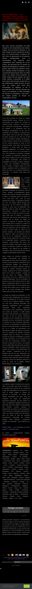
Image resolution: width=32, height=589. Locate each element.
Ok (26, 586)
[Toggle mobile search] (25, 2)
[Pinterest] (23, 512)
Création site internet (11, 558)
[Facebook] (5, 512)
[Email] (26, 512)
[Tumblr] (20, 512)
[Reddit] (11, 512)
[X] (8, 512)
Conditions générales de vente (9, 557)
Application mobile (21, 558)
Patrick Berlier (6, 427)
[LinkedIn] (14, 512)
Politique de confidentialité (22, 557)
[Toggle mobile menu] (29, 2)
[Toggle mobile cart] (22, 2)
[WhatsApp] (17, 512)
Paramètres (12, 587)
